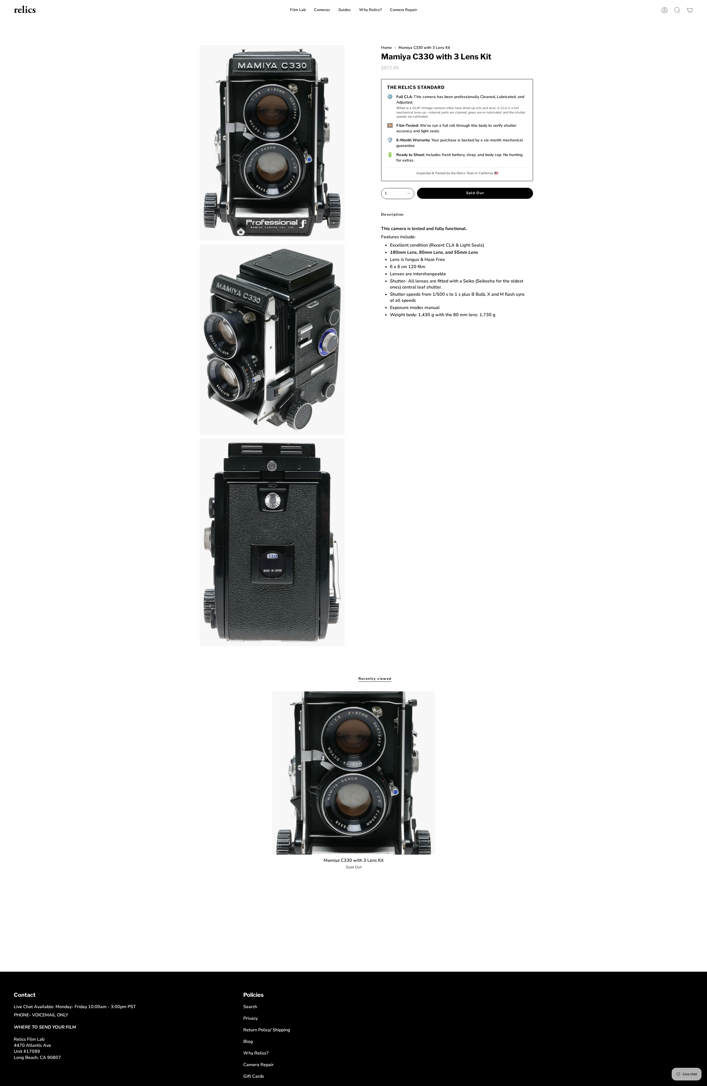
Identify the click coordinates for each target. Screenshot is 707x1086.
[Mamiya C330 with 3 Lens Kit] (353, 773)
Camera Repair (258, 1065)
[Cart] (690, 10)
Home (386, 47)
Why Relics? (255, 1053)
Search (250, 1007)
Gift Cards (253, 1076)
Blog (248, 1042)
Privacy (250, 1018)
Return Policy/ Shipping (266, 1030)
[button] (403, 10)
